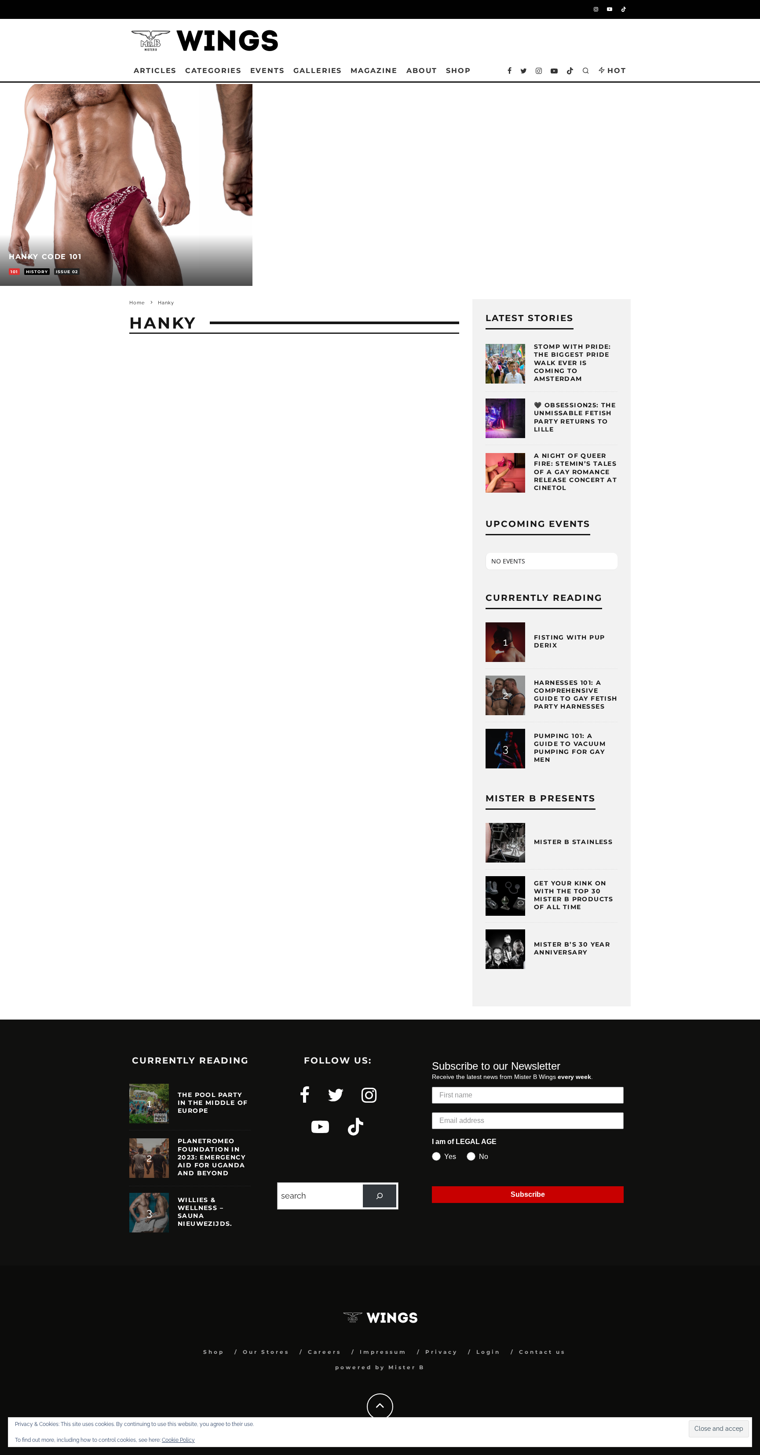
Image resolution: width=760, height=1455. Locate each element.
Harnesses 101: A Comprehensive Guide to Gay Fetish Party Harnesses (576, 695)
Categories (213, 70)
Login (488, 1352)
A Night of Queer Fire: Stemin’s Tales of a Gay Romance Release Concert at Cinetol (575, 472)
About (422, 70)
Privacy (441, 1352)
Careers (324, 1352)
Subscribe (528, 1194)
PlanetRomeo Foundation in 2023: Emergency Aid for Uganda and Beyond (211, 1157)
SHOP (458, 70)
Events (267, 70)
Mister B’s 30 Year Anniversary (572, 948)
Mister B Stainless (573, 842)
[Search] (379, 1195)
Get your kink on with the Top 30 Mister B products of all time (574, 895)
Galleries (317, 70)
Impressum (383, 1352)
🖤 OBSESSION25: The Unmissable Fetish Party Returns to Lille (575, 417)
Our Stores (266, 1352)
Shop (213, 1352)
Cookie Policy (178, 1440)
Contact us (542, 1352)
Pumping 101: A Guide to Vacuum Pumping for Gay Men (570, 748)
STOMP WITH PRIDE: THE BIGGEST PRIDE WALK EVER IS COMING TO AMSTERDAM (572, 363)
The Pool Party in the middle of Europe (213, 1103)
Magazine (374, 70)
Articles (155, 70)
